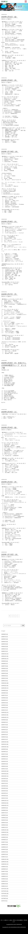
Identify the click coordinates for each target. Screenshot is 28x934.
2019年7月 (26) (4, 842)
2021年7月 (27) (4, 783)
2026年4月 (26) (4, 644)
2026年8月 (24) (4, 634)
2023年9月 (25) (4, 719)
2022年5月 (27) (4, 758)
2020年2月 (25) (4, 825)
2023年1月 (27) (4, 739)
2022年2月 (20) (4, 766)
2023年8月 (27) (4, 722)
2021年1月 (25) (4, 798)
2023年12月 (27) (4, 712)
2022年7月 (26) (4, 754)
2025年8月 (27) (4, 663)
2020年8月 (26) (4, 810)
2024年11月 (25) (4, 685)
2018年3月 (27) (4, 881)
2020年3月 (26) (4, 822)
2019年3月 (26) (4, 851)
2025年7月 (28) (4, 666)
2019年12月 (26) (4, 829)
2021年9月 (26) (4, 778)
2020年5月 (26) (4, 817)
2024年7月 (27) (4, 695)
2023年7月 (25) (4, 724)
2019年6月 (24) (4, 844)
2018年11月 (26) (4, 861)
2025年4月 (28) (4, 673)
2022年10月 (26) (4, 746)
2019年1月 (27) (4, 856)
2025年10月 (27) (4, 658)
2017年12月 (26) (4, 888)
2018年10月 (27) (4, 864)
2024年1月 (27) (4, 710)
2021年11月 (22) (4, 773)
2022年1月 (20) (4, 768)
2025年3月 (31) (4, 675)
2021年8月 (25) (4, 781)
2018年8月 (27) (4, 869)
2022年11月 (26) (4, 744)
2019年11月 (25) (4, 832)
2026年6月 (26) (4, 639)
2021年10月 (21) (4, 776)
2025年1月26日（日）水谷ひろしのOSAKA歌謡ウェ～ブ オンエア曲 (14, 365)
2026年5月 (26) (4, 641)
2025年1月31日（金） (9, 17)
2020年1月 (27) (4, 827)
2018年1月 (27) (4, 886)
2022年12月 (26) (4, 741)
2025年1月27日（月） (9, 294)
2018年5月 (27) (4, 876)
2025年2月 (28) (4, 678)
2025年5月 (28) (4, 670)
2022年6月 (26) (4, 756)
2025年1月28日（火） (9, 222)
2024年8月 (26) (4, 692)
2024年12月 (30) (4, 683)
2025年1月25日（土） (9, 412)
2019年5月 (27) (4, 847)
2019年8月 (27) (4, 839)
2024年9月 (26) (4, 690)
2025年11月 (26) (4, 656)
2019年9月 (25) (4, 837)
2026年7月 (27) (4, 636)
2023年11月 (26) (4, 714)
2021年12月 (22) (4, 771)
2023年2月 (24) (4, 736)
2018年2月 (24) (4, 883)
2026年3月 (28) (4, 646)
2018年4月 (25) (4, 878)
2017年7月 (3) (4, 900)
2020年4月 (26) (4, 820)
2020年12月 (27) (4, 800)
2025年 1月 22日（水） (10, 554)
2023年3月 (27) (4, 734)
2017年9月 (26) (4, 895)
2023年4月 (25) (4, 732)
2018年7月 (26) (4, 871)
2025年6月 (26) (4, 668)
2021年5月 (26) (4, 788)
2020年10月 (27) (4, 805)
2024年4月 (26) (4, 702)
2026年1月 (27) (4, 651)
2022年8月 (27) (4, 751)
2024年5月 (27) (4, 700)
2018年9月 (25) (4, 866)
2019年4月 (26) (4, 849)
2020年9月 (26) (4, 807)
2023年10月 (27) (4, 717)
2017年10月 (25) (4, 893)
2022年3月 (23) (4, 763)
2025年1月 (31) (4, 680)
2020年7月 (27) (4, 812)
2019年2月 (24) (4, 854)
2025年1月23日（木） (9, 482)
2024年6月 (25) (4, 697)
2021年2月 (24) (4, 795)
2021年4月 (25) (4, 790)
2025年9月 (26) (4, 661)
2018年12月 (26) (4, 859)
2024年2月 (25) (4, 707)
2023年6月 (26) (4, 727)
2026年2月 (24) (4, 648)
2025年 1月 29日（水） (10, 152)
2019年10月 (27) (4, 834)
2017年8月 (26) (4, 898)
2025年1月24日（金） (9, 428)
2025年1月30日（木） (9, 80)
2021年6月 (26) (4, 785)
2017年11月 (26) (4, 891)
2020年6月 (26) (4, 815)
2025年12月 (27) (4, 653)
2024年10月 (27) (4, 688)
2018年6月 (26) (4, 873)
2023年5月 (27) (4, 729)
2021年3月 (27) (4, 793)
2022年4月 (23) (4, 761)
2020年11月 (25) (4, 803)
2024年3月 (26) (4, 705)
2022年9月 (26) (4, 749)
